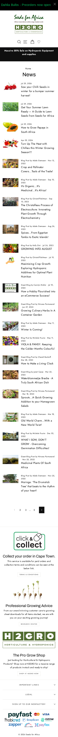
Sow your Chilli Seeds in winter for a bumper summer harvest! (37, 91)
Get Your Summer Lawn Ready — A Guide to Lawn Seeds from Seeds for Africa (37, 111)
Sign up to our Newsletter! (29, 704)
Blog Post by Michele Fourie (33, 338)
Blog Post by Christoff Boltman (34, 198)
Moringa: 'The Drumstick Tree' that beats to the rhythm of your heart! (38, 486)
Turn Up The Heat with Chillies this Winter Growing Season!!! (37, 148)
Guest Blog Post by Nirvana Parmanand (37, 304)
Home (28, 68)
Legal (29, 694)
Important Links (29, 685)
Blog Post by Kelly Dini (31, 245)
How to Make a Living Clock (37, 363)
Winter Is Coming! (31, 329)
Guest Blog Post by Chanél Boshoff (36, 357)
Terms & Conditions (29, 574)
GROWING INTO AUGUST (36, 249)
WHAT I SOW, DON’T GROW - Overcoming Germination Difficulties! (35, 444)
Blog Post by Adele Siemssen (33, 160)
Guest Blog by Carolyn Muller (33, 285)
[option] (29, 52)
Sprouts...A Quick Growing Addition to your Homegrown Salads (38, 402)
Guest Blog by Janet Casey (32, 371)
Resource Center (29, 624)
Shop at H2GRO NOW (29, 674)
